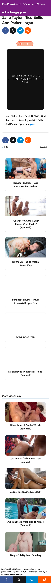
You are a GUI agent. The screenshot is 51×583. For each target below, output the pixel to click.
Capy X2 (43, 147)
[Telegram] (20, 30)
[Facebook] (5, 30)
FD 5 (6, 147)
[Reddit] (28, 30)
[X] (13, 30)
